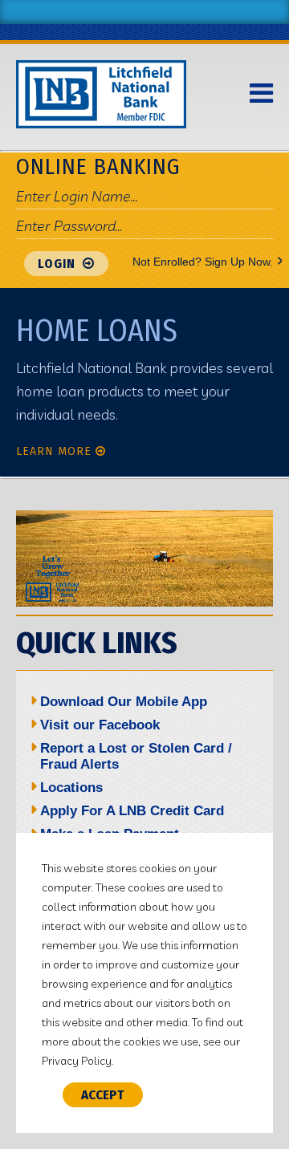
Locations (71, 787)
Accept (102, 1094)
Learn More (54, 451)
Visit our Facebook (100, 725)
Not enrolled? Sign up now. (202, 261)
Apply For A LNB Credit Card (132, 810)
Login (58, 263)
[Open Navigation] (261, 94)
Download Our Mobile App (123, 701)
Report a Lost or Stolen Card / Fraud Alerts (136, 756)
